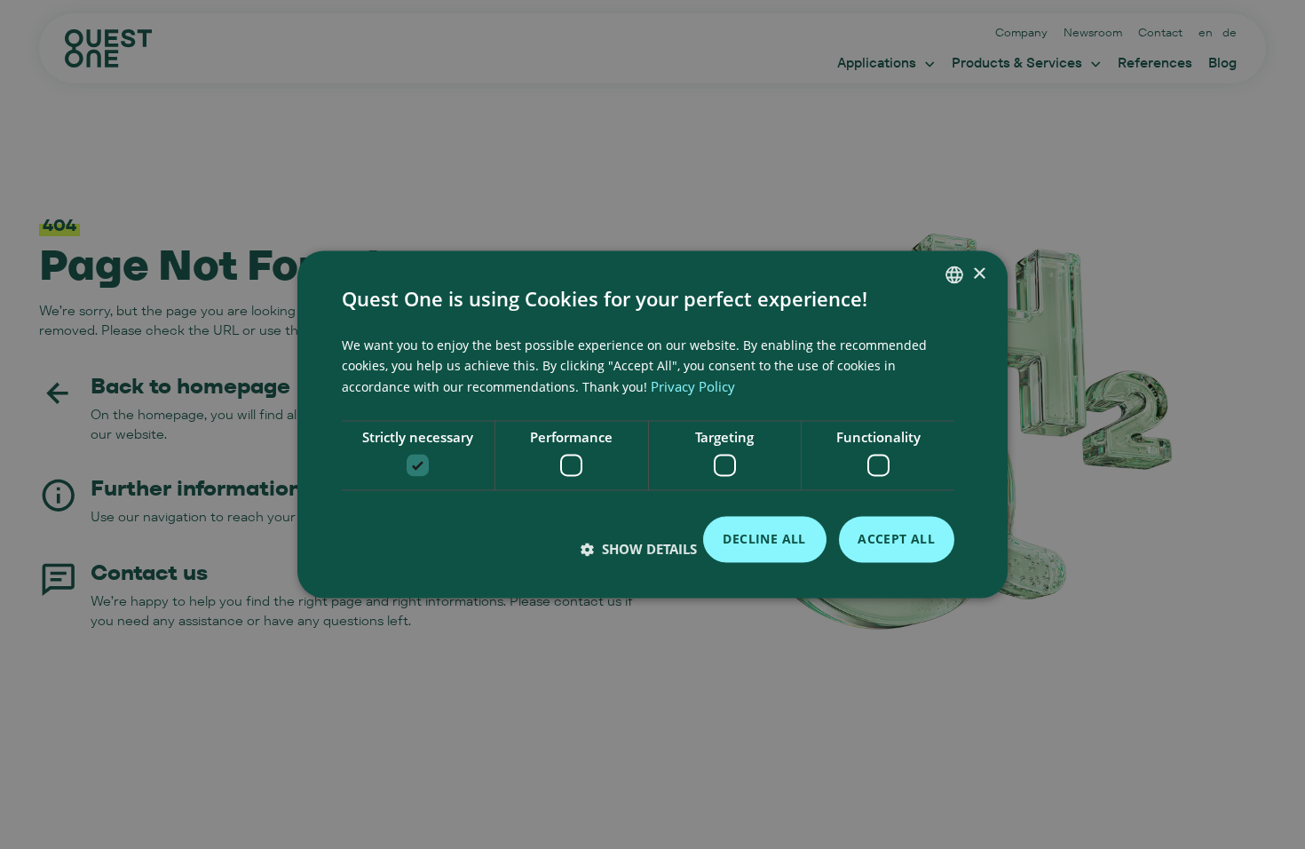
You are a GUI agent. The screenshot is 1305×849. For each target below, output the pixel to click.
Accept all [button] (896, 538)
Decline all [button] (764, 538)
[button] (639, 549)
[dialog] (652, 424)
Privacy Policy (693, 386)
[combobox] (954, 274)
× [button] (978, 274)
